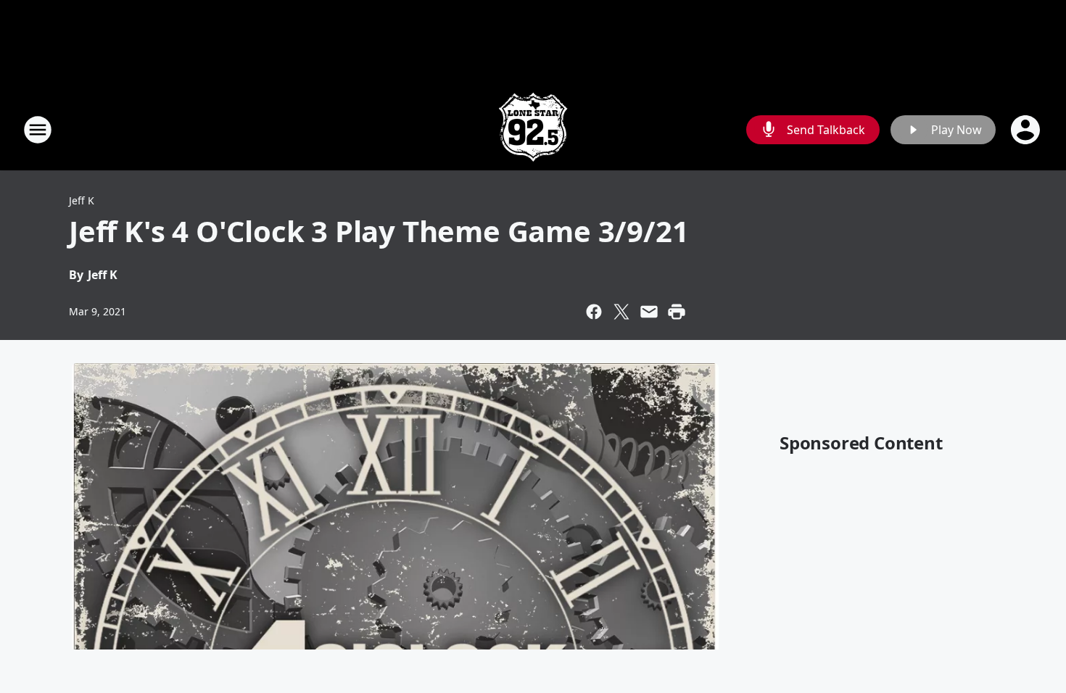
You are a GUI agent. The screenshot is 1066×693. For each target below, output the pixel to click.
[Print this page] (676, 312)
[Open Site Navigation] (37, 129)
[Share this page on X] (621, 312)
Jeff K (81, 200)
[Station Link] (533, 129)
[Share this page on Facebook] (594, 312)
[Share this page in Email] (649, 312)
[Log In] (1027, 129)
